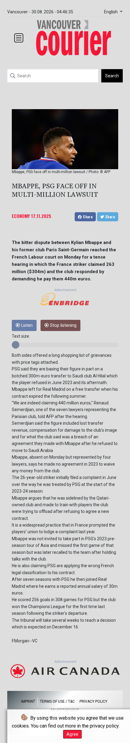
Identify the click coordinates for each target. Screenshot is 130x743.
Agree (72, 734)
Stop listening (62, 325)
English (111, 12)
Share (87, 216)
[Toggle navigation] (18, 38)
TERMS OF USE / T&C (57, 701)
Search (112, 75)
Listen (26, 325)
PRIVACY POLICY (93, 701)
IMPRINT (28, 701)
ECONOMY (21, 216)
